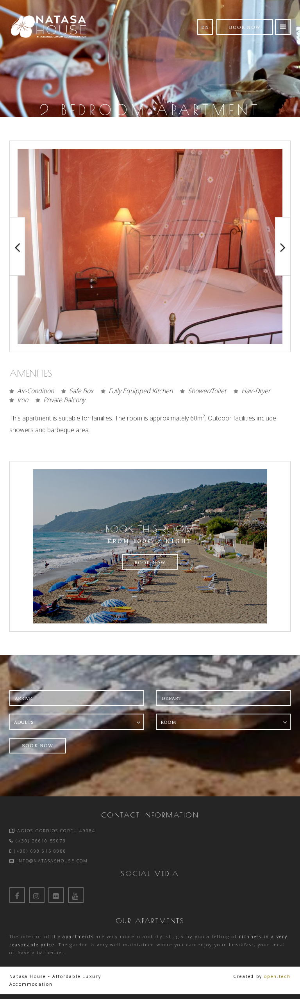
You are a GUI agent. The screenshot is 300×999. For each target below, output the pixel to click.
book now (38, 745)
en (205, 27)
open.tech (277, 976)
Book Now (245, 27)
